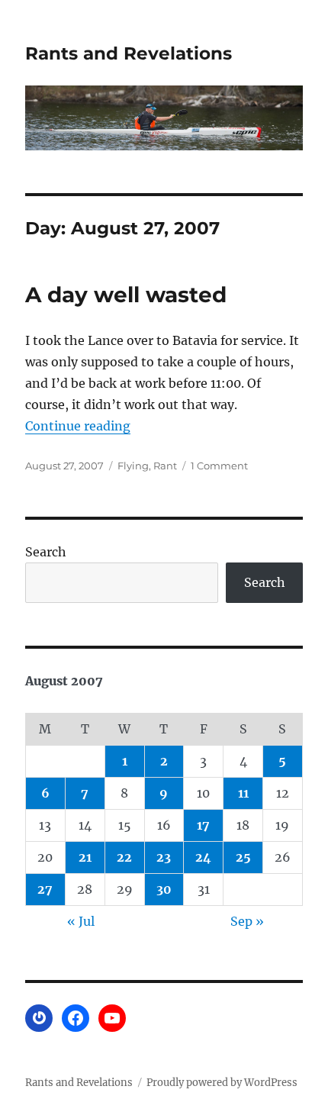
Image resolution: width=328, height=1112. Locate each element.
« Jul (81, 921)
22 (124, 857)
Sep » (247, 921)
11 (243, 793)
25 (243, 857)
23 (163, 857)
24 (203, 857)
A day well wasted (126, 295)
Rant (165, 465)
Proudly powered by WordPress (221, 1082)
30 (164, 889)
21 (85, 857)
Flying (133, 465)
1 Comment (219, 465)
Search (45, 551)
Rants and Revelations (128, 53)
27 (45, 889)
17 (203, 825)
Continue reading (77, 426)
